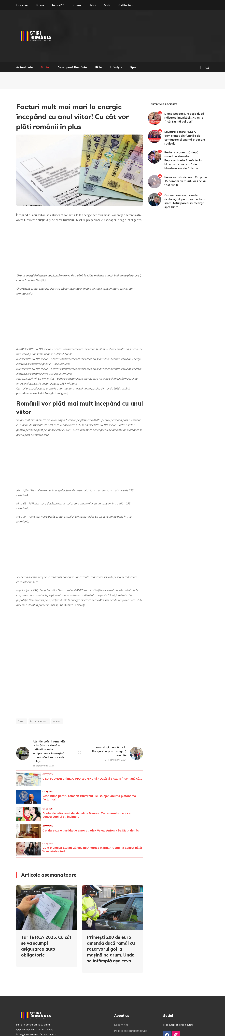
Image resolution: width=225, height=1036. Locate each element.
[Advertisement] (144, 36)
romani (57, 721)
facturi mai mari (39, 721)
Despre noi (121, 1025)
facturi (21, 721)
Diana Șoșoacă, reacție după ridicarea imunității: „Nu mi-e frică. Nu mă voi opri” (184, 117)
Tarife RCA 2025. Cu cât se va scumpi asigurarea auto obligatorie (46, 946)
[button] (207, 67)
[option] (47, 928)
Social (37, 891)
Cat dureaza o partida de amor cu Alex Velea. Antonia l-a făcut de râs (90, 830)
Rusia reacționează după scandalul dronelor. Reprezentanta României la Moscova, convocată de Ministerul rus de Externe (183, 160)
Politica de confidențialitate (130, 1031)
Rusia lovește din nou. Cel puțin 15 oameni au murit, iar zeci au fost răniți (185, 181)
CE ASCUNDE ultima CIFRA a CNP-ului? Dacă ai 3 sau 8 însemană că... (92, 778)
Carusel (26, 891)
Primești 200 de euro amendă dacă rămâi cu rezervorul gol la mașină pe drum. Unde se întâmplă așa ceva (111, 949)
